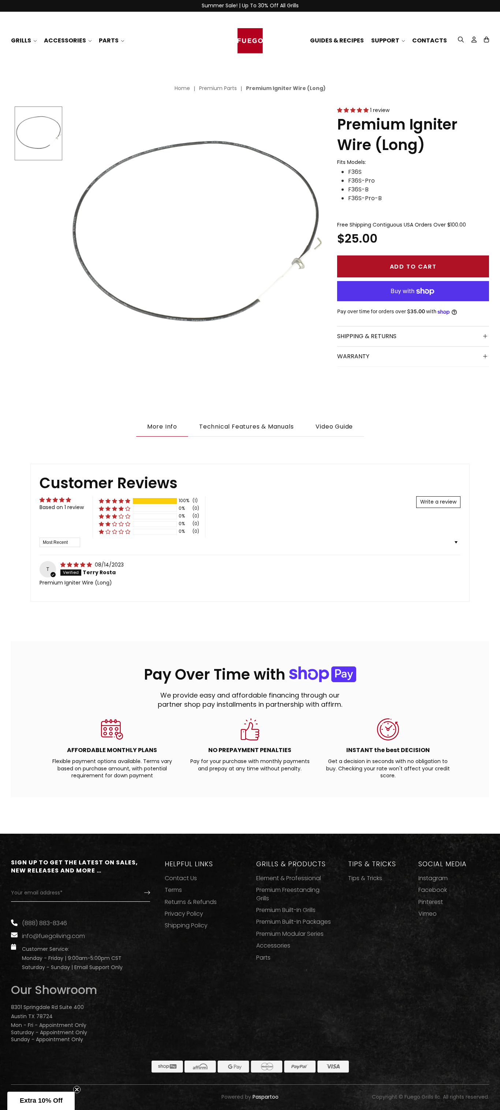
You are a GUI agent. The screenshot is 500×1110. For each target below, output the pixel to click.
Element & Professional (288, 878)
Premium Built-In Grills (286, 910)
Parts (263, 958)
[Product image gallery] (195, 236)
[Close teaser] (77, 1089)
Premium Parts (218, 88)
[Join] (141, 893)
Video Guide (334, 426)
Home (182, 88)
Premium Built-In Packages (293, 922)
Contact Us (181, 878)
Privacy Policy (184, 914)
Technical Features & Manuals (246, 426)
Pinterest (430, 902)
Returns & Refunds (191, 902)
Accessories (273, 946)
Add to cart (413, 266)
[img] (76, 564)
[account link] (474, 41)
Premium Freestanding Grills (288, 894)
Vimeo (427, 914)
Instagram (433, 878)
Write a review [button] (438, 501)
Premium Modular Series (290, 934)
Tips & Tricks (365, 878)
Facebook (432, 890)
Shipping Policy (186, 926)
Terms (173, 890)
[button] (486, 39)
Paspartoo (266, 1097)
